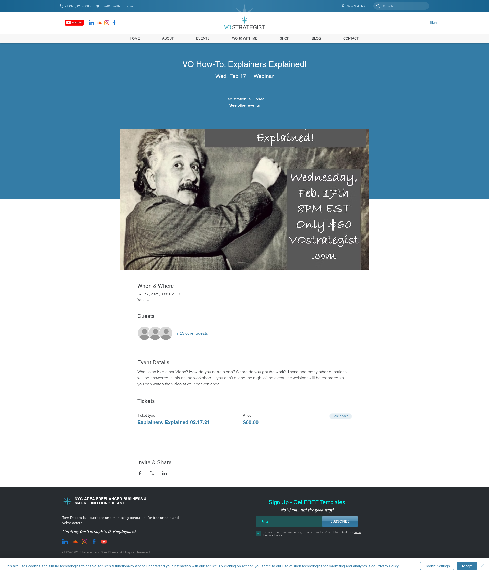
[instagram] (106, 22)
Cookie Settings (437, 565)
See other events (244, 105)
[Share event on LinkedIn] (164, 473)
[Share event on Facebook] (139, 473)
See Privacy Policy (384, 565)
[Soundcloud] (99, 22)
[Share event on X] (152, 473)
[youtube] (104, 541)
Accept (466, 565)
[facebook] (114, 22)
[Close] (483, 566)
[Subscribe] (74, 23)
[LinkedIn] (91, 22)
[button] (285, 38)
